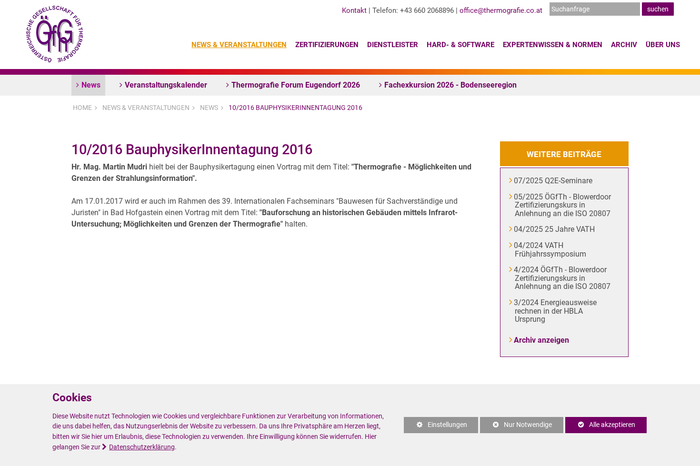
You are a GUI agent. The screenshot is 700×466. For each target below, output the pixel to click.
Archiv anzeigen (542, 340)
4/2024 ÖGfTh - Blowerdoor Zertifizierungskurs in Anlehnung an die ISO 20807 (562, 278)
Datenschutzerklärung (142, 447)
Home (82, 107)
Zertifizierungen (327, 44)
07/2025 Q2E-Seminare (553, 180)
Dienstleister (392, 44)
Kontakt (354, 10)
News (90, 84)
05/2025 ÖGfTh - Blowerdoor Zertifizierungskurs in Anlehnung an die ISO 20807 (563, 205)
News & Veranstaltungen (239, 44)
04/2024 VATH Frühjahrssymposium (550, 249)
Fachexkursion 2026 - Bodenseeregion (450, 84)
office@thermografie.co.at (501, 10)
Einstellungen (435, 427)
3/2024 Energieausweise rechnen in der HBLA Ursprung (556, 311)
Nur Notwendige (516, 427)
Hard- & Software (460, 44)
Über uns (663, 44)
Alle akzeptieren (600, 425)
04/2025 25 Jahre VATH (555, 229)
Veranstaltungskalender (166, 84)
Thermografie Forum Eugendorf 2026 (295, 84)
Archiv (624, 44)
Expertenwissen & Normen (552, 44)
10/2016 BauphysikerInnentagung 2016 (295, 107)
